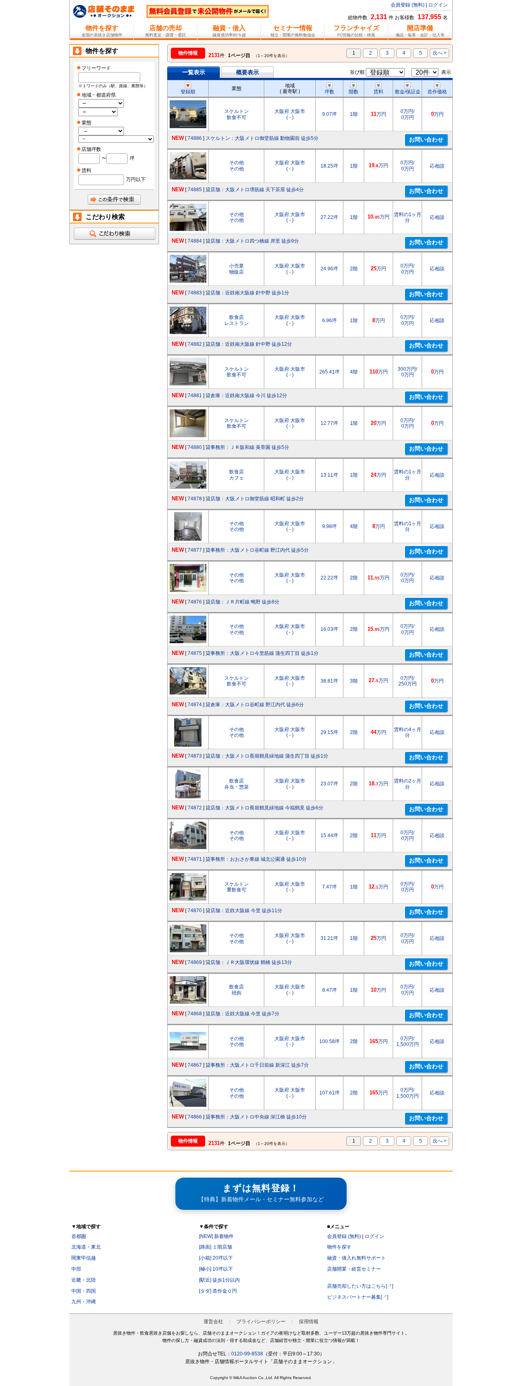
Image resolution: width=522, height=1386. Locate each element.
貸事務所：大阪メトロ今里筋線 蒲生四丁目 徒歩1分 (262, 653)
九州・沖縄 (83, 1301)
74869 (195, 962)
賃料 (378, 92)
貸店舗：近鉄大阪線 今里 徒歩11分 (244, 910)
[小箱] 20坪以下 (216, 1258)
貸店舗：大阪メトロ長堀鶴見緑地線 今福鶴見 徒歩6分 (264, 808)
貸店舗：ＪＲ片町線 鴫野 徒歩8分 (242, 602)
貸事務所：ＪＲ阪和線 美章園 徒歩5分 (247, 447)
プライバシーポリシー (261, 1321)
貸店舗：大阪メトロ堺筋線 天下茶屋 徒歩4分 (255, 189)
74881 (195, 395)
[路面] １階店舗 (215, 1247)
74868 (195, 1014)
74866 (195, 1117)
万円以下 (136, 179)
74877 (195, 550)
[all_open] (114, 234)
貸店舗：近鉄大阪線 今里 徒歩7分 (242, 1014)
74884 (195, 241)
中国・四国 (83, 1291)
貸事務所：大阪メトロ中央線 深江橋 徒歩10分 (256, 1117)
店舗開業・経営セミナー (354, 1269)
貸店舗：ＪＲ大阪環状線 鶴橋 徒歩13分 (249, 962)
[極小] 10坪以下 (216, 1269)
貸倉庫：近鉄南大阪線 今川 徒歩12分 (246, 395)
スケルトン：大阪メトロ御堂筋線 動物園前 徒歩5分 (262, 138)
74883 (195, 293)
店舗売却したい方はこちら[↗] (360, 1286)
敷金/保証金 (407, 92)
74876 (195, 602)
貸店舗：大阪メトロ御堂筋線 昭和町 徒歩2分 (255, 499)
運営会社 (213, 1321)
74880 (195, 447)
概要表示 (247, 72)
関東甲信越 (83, 1258)
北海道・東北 (86, 1247)
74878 (195, 499)
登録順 (188, 92)
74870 (195, 910)
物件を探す (339, 1247)
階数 (353, 92)
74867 (195, 1065)
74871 (195, 859)
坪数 (329, 92)
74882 (195, 344)
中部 (76, 1269)
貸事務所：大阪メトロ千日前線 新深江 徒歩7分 (257, 1065)
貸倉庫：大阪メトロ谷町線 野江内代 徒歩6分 (255, 704)
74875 (195, 653)
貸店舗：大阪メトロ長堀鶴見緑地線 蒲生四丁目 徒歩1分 (267, 756)
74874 (195, 704)
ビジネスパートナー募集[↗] (357, 1297)
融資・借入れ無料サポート (356, 1258)
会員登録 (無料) (408, 5)
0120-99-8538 (247, 1354)
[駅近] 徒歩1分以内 (219, 1280)
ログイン (438, 5)
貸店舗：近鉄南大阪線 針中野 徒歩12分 (249, 344)
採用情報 (309, 1321)
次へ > (440, 53)
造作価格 (437, 92)
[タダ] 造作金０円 (218, 1291)
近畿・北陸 (83, 1280)
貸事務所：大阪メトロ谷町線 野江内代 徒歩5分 (257, 550)
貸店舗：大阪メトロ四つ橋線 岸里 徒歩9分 (252, 241)
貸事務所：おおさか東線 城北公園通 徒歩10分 (256, 859)
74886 (195, 138)
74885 (195, 189)
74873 (195, 756)
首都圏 (78, 1236)
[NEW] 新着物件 (216, 1236)
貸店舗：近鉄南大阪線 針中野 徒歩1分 (247, 293)
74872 (195, 808)
